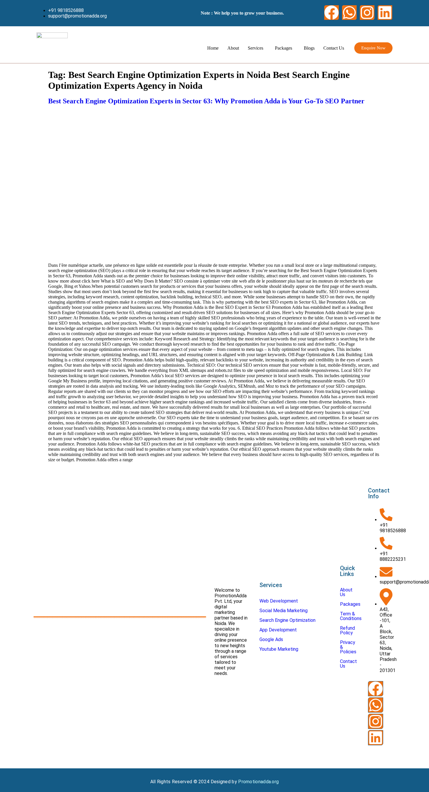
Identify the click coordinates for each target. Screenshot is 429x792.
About (233, 48)
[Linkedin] (385, 12)
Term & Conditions (351, 616)
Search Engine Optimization (287, 620)
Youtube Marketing (278, 649)
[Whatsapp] (349, 12)
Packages (283, 48)
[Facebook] (331, 12)
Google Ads (271, 639)
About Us (346, 592)
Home (213, 48)
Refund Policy (347, 630)
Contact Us (333, 48)
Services (255, 48)
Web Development (278, 601)
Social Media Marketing (283, 610)
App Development (278, 630)
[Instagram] (367, 12)
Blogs (309, 48)
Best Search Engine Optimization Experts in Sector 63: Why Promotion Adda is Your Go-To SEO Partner (206, 101)
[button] (257, 48)
